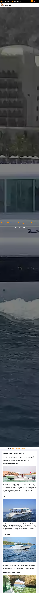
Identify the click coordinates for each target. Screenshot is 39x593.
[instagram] (24, 1)
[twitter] (21, 1)
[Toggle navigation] (37, 5)
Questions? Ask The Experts (19, 227)
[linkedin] (23, 1)
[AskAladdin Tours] (6, 5)
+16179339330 (16, 1)
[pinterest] (22, 1)
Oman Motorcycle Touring (12, 494)
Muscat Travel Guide (10, 532)
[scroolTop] (37, 591)
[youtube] (25, 1)
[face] (20, 1)
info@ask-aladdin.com (6, 1)
